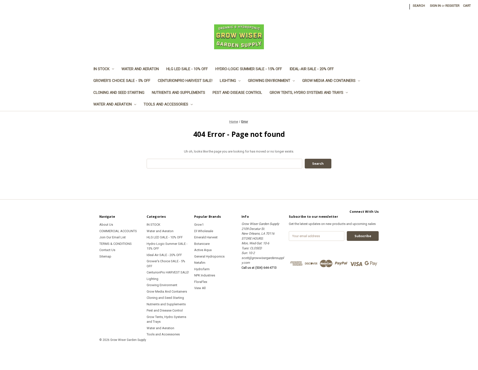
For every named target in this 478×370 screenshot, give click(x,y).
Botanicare (202, 244)
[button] (239, 351)
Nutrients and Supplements (178, 92)
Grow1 (199, 224)
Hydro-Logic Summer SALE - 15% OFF (248, 69)
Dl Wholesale (203, 231)
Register (452, 5)
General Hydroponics (209, 256)
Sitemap (105, 256)
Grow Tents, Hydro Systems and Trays (306, 92)
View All (200, 288)
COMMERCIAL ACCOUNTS (118, 231)
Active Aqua (203, 250)
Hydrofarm (202, 269)
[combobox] (224, 163)
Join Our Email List (112, 237)
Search (419, 5)
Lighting (228, 80)
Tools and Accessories (166, 104)
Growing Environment (269, 80)
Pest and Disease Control (237, 92)
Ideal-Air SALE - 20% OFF (312, 69)
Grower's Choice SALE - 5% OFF (121, 80)
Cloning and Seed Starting (118, 92)
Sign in (435, 5)
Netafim (199, 262)
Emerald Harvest (206, 237)
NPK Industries (204, 275)
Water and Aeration (112, 104)
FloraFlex (200, 282)
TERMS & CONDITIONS (115, 244)
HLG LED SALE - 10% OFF (187, 69)
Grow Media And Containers (329, 80)
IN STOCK (101, 69)
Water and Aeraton (140, 69)
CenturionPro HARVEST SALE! (185, 80)
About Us (106, 224)
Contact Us (107, 250)
